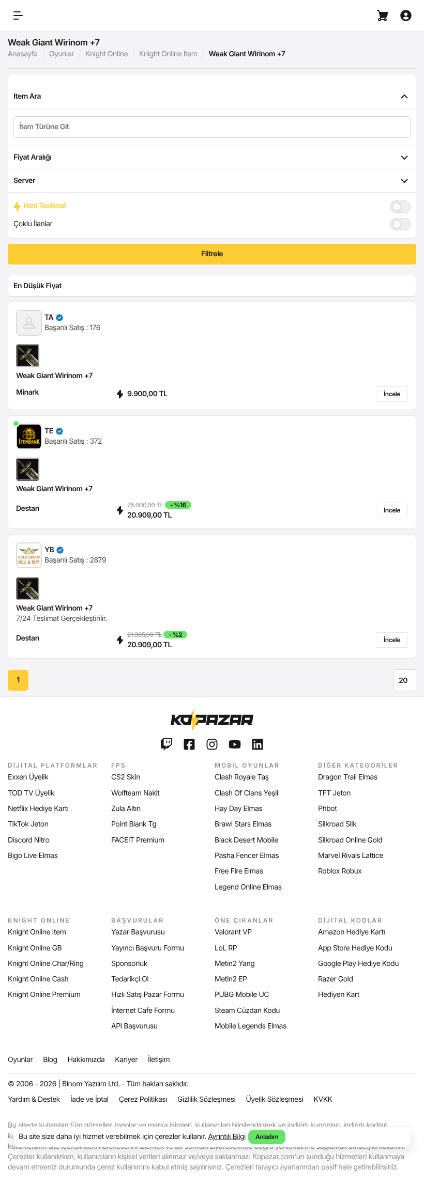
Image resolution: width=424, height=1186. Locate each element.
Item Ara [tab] (27, 96)
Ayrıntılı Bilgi (227, 1136)
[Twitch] (166, 744)
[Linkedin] (257, 744)
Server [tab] (24, 180)
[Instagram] (212, 744)
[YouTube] (235, 744)
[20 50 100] (404, 680)
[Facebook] (189, 744)
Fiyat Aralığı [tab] (32, 157)
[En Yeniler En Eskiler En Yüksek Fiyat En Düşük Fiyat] (212, 285)
